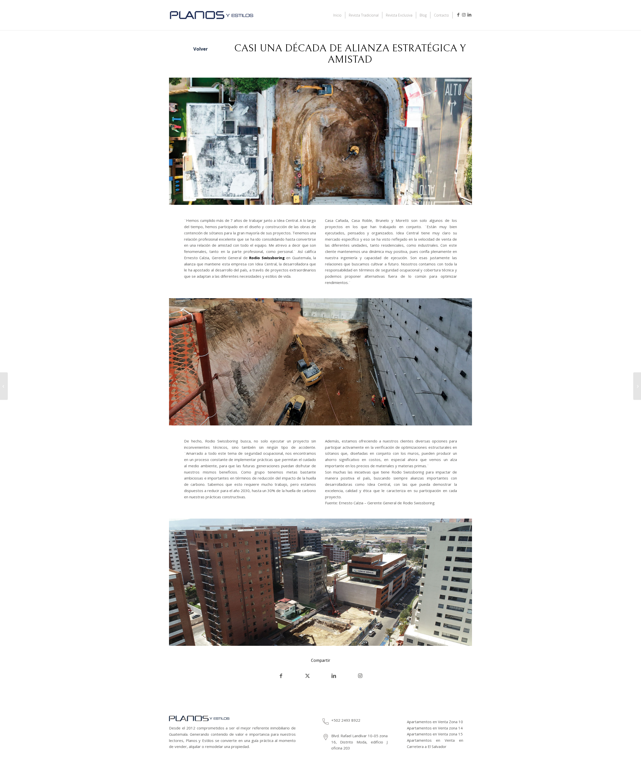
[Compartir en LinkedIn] (334, 676)
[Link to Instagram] (463, 15)
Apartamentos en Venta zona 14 (435, 727)
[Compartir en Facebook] (281, 676)
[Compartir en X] (307, 676)
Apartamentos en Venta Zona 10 (435, 721)
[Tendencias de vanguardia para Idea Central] (4, 386)
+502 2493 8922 (345, 720)
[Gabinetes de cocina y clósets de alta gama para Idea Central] (637, 386)
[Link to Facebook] (458, 15)
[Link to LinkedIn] (469, 15)
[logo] (211, 22)
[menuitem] (337, 15)
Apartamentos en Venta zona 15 (435, 733)
